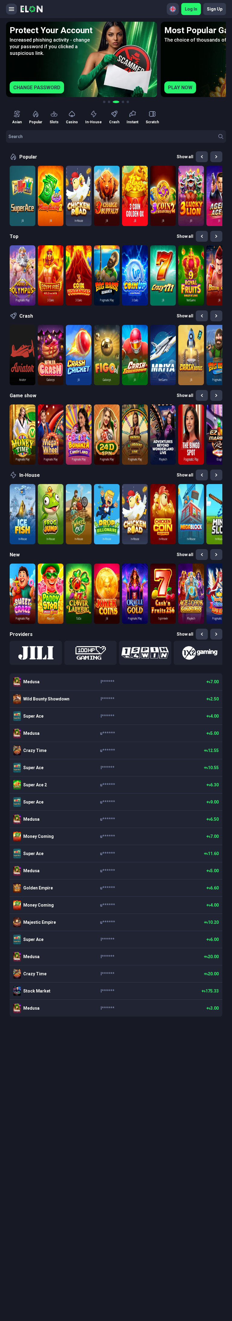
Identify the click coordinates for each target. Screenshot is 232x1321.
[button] (36, 653)
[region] (116, 59)
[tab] (104, 102)
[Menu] (11, 9)
